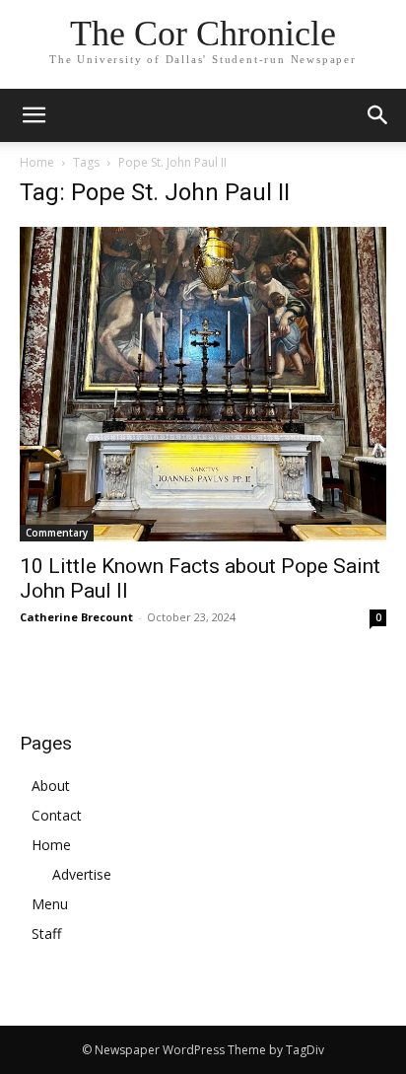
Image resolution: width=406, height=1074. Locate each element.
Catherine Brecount (76, 616)
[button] (378, 115)
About (51, 785)
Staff (46, 933)
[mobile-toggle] (33, 115)
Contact (57, 815)
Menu (50, 904)
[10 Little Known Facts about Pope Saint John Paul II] (203, 384)
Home (37, 162)
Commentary (57, 532)
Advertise (81, 874)
